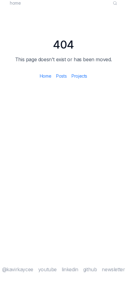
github (90, 269)
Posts (61, 76)
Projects (79, 76)
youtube (47, 269)
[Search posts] (115, 3)
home (15, 3)
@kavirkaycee (17, 269)
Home (45, 76)
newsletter (113, 269)
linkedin (70, 269)
